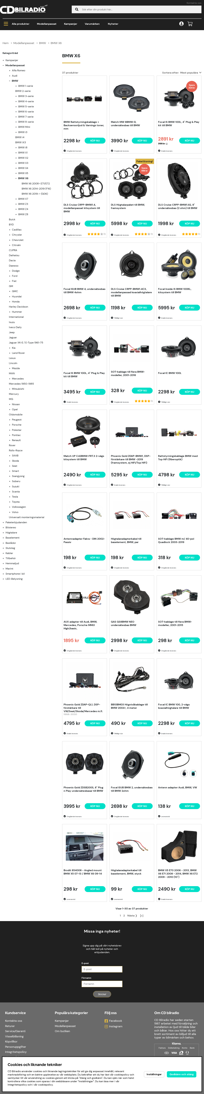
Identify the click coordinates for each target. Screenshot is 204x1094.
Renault (16, 440)
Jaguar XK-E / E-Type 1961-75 (26, 342)
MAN (12, 373)
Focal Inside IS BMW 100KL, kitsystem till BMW (174, 290)
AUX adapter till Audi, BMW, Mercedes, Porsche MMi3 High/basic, (80, 625)
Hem (6, 43)
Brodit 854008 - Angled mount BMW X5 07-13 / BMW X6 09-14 (83, 872)
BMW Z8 (23, 214)
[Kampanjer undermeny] (5, 60)
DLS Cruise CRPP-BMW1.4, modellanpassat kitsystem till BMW (82, 208)
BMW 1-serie (25, 86)
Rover (12, 445)
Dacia (12, 260)
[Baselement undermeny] (5, 537)
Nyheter (113, 24)
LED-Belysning (14, 578)
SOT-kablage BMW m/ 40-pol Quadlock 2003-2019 (176, 540)
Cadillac (17, 229)
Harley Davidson (18, 306)
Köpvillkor (11, 1041)
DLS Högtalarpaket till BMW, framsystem (128, 206)
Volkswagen (19, 507)
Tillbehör (11, 558)
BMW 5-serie (26, 106)
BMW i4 (19, 137)
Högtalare (11, 532)
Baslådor (11, 543)
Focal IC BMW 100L (170, 373)
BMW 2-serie (23, 91)
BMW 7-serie (25, 116)
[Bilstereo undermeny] (5, 527)
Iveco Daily (15, 327)
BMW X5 (23, 173)
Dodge (16, 270)
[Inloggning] (181, 24)
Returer (10, 1026)
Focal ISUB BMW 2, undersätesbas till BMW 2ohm (132, 789)
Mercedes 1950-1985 (21, 383)
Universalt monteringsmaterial (26, 517)
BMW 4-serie (26, 101)
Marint (9, 568)
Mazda (16, 368)
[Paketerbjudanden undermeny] (5, 522)
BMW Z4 (23, 209)
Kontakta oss (194, 3)
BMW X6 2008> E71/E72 (36, 183)
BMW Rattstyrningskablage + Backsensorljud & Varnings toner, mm (84, 125)
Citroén (16, 245)
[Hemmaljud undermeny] (5, 563)
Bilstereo (11, 527)
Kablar (9, 553)
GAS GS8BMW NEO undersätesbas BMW (123, 623)
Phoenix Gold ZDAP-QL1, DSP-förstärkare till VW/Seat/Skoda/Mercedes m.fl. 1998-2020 (83, 709)
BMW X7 (23, 199)
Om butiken (62, 1031)
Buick (12, 219)
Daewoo (13, 265)
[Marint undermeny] (5, 568)
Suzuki (15, 486)
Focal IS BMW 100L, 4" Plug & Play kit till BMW (178, 123)
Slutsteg (10, 548)
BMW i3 (22, 132)
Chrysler (17, 234)
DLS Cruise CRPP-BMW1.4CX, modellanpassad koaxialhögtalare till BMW (131, 292)
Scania (16, 491)
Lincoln (13, 363)
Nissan (16, 404)
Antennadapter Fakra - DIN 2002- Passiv (84, 540)
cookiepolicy (45, 1084)
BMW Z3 (23, 204)
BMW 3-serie (26, 96)
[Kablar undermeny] (5, 553)
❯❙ (142, 915)
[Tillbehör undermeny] (5, 558)
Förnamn (86, 977)
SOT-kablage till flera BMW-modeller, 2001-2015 (175, 623)
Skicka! (102, 994)
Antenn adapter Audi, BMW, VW (177, 787)
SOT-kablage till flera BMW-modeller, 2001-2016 (128, 373)
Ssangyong (18, 476)
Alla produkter (20, 24)
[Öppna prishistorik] (167, 143)
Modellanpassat (46, 24)
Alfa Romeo (18, 70)
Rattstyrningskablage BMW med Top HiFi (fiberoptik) (178, 457)
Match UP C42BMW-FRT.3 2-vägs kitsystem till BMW (84, 457)
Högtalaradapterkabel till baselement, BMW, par (126, 540)
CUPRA (13, 250)
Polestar (17, 430)
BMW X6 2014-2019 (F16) (36, 188)
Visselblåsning (14, 1036)
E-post (85, 963)
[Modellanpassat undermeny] (5, 65)
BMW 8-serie (26, 121)
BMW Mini (24, 127)
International (16, 317)
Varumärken (92, 24)
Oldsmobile (15, 414)
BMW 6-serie (26, 111)
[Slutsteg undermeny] (5, 548)
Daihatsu (14, 255)
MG (11, 399)
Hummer (17, 311)
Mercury (14, 394)
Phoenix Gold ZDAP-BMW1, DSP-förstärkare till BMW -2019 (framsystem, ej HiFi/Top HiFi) (130, 459)
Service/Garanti (15, 1031)
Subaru (16, 481)
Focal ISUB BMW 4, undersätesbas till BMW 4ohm (84, 290)
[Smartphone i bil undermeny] (5, 573)
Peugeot (17, 419)
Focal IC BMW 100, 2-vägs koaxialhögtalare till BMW (174, 706)
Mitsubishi (18, 389)
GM (11, 286)
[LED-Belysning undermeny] (5, 578)
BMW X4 (23, 168)
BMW (42, 43)
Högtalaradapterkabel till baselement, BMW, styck (126, 872)
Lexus (12, 358)
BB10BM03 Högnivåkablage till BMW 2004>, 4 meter (129, 706)
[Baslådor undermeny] (5, 543)
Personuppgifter (15, 1047)
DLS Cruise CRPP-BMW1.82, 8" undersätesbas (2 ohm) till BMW (177, 206)
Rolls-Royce (15, 450)
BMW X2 (23, 158)
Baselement (12, 537)
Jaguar (13, 337)
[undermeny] (11, 70)
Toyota (16, 501)
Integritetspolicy (16, 1052)
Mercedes (18, 378)
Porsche (16, 424)
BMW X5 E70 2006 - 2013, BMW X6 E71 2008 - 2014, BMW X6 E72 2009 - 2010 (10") (178, 874)
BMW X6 (56, 43)
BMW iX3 (20, 142)
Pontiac (16, 435)
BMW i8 (22, 147)
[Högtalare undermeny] (5, 532)
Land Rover (18, 353)
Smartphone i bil (15, 573)
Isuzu (12, 322)
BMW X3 (23, 163)
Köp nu (142, 223)
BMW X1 (23, 152)
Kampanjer (70, 24)
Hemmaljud (12, 563)
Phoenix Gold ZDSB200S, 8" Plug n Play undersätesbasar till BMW (83, 789)
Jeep (12, 332)
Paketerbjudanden (16, 522)
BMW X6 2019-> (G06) (35, 193)
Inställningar (154, 1074)
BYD (11, 224)
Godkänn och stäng (182, 1074)
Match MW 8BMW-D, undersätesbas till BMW (125, 123)
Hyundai (17, 296)
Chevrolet (17, 240)
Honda (16, 301)
